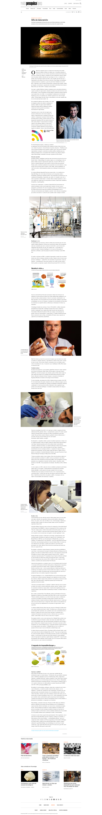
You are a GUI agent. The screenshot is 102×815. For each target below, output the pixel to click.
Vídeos (69, 8)
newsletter (70, 3)
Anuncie (53, 805)
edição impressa (76, 3)
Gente (66, 8)
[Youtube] (54, 799)
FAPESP (36, 810)
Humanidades (45, 8)
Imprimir (21, 12)
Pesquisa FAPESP (44, 684)
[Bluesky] (47, 799)
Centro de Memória (63, 810)
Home (40, 805)
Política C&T (32, 8)
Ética (50, 8)
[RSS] (58, 799)
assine (65, 3)
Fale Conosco (60, 805)
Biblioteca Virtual (53, 810)
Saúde (54, 8)
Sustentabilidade (60, 8)
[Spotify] (56, 799)
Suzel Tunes (24, 70)
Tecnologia (39, 8)
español (80, 0)
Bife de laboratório (39, 20)
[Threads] (49, 799)
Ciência (27, 8)
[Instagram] (45, 799)
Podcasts (74, 8)
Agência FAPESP (43, 810)
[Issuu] (60, 799)
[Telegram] (51, 799)
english (77, 0)
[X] (43, 799)
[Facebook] (41, 799)
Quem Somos (46, 805)
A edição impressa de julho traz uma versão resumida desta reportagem (45, 730)
